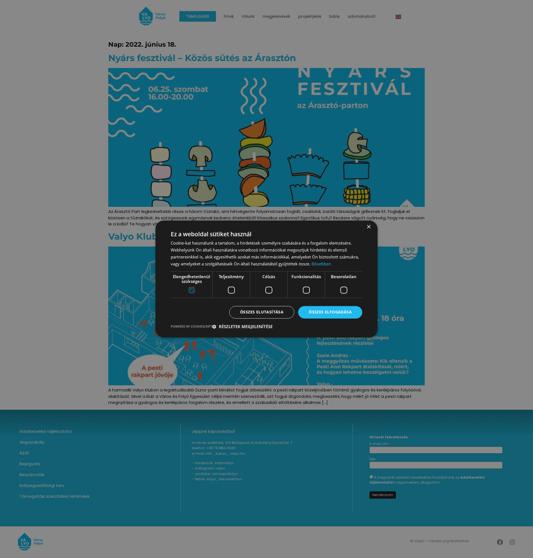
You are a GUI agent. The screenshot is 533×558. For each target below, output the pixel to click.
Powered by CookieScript (191, 327)
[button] (242, 326)
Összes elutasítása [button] (261, 312)
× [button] (368, 227)
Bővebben (321, 264)
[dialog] (266, 279)
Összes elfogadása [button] (330, 312)
